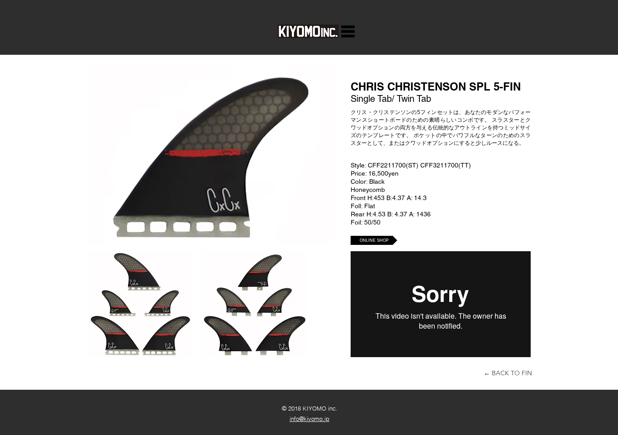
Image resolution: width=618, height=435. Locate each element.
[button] (348, 31)
